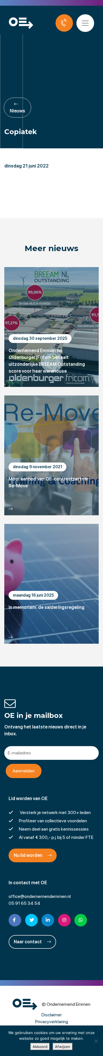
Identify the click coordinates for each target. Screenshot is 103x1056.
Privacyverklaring (51, 1021)
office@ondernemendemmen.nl (40, 896)
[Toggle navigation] (85, 23)
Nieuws (17, 111)
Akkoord (40, 1046)
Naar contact (28, 941)
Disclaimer (51, 1014)
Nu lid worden (28, 855)
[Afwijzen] (96, 1041)
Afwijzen (62, 1046)
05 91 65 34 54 (24, 903)
